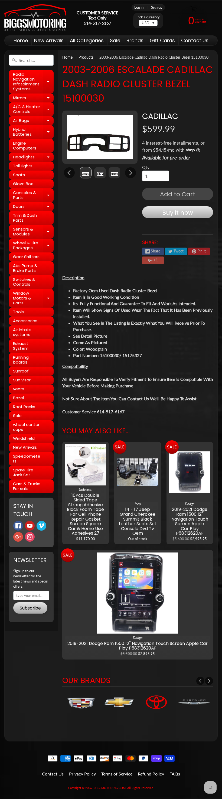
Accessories (25, 321)
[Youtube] (30, 526)
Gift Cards (162, 40)
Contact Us (194, 40)
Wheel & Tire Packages (33, 245)
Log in (138, 7)
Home (21, 40)
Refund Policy (151, 773)
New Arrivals (49, 40)
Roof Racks (24, 407)
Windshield (24, 438)
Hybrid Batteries (33, 132)
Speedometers (26, 458)
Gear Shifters (26, 256)
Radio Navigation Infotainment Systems (33, 81)
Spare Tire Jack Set (23, 472)
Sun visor (22, 380)
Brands (134, 40)
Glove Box (23, 184)
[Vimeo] (41, 526)
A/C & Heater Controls (33, 109)
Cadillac (160, 116)
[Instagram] (30, 537)
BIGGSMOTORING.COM (109, 788)
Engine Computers (24, 145)
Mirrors (33, 98)
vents (18, 389)
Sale (115, 40)
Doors (33, 207)
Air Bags (33, 121)
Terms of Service (116, 773)
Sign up (156, 7)
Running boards (21, 359)
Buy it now (177, 212)
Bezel (18, 398)
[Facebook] (18, 526)
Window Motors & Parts (33, 298)
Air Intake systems (22, 332)
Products (86, 57)
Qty (145, 167)
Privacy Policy (82, 773)
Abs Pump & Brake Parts (25, 268)
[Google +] (18, 537)
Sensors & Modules (33, 231)
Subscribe (30, 608)
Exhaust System (20, 346)
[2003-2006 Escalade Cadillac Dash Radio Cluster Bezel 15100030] (86, 172)
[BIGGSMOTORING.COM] (35, 17)
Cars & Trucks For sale (26, 486)
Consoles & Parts (33, 195)
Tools (18, 312)
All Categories (87, 40)
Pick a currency (148, 17)
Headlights (33, 158)
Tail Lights (22, 166)
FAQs (174, 773)
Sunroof (21, 371)
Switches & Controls (24, 282)
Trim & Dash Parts (25, 217)
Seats (19, 175)
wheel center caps (26, 427)
